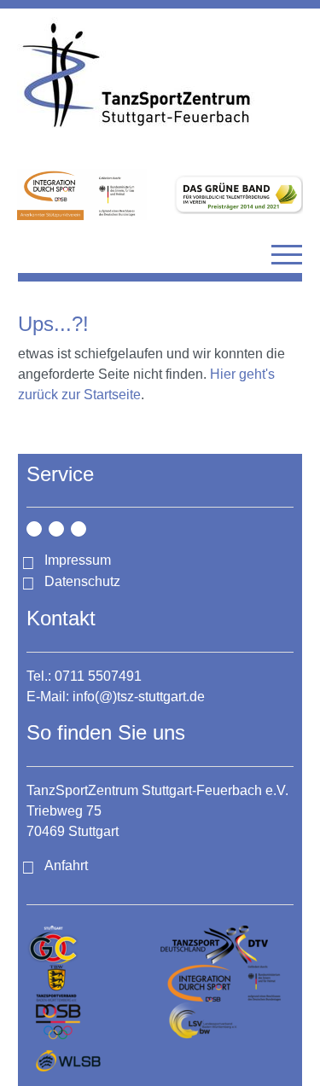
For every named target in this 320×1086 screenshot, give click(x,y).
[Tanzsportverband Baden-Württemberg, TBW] (93, 983)
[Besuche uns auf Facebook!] (56, 529)
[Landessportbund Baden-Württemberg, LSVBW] (227, 1021)
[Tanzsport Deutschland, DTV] (227, 945)
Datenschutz (82, 581)
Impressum (77, 560)
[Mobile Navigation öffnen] (286, 254)
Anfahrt (66, 865)
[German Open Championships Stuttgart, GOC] (93, 945)
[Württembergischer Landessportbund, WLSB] (93, 1060)
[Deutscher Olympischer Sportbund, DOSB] (93, 1021)
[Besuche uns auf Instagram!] (34, 529)
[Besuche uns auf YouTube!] (78, 529)
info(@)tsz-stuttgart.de (139, 696)
